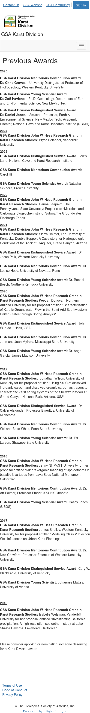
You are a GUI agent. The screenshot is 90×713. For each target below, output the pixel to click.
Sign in (81, 5)
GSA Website (32, 5)
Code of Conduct (14, 690)
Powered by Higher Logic (45, 711)
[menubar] (38, 4)
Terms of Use (12, 685)
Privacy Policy (12, 694)
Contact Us (11, 5)
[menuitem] (12, 4)
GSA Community (58, 5)
